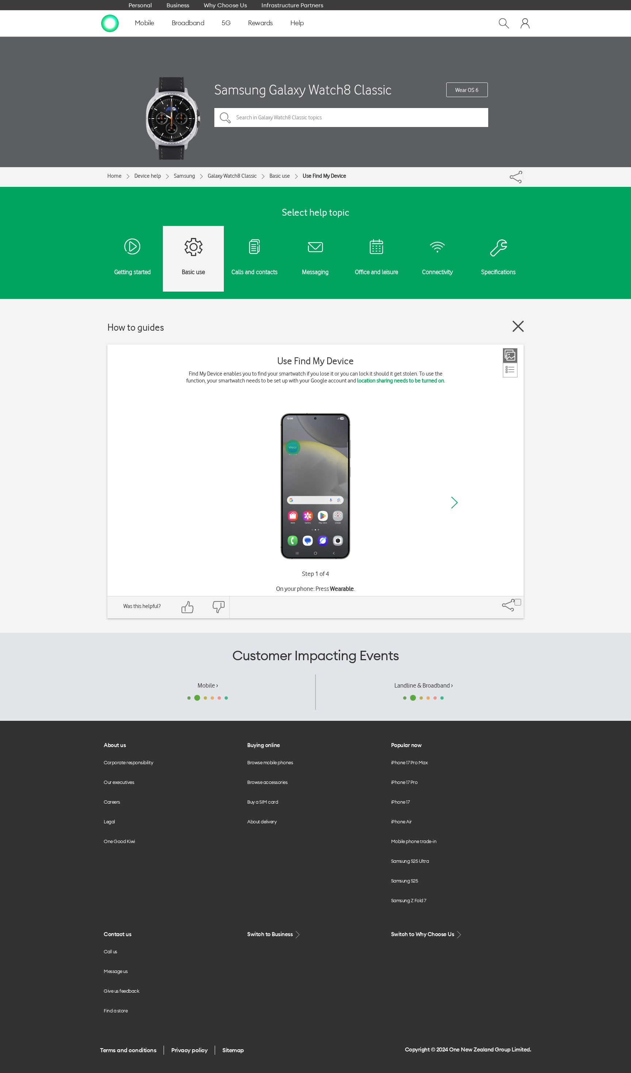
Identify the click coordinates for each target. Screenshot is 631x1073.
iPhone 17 (400, 802)
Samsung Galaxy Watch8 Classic (303, 89)
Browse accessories (267, 782)
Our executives (119, 782)
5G (226, 23)
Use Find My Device (324, 176)
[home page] (109, 23)
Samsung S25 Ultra (410, 861)
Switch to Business (270, 934)
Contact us (117, 934)
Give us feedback (121, 991)
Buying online (263, 745)
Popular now (406, 745)
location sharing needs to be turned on (400, 380)
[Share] (523, 175)
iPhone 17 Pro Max (409, 762)
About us (115, 745)
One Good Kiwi (119, 841)
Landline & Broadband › (423, 685)
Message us (115, 971)
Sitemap (233, 1050)
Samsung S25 (404, 881)
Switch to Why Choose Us (423, 934)
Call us (110, 951)
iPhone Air (401, 821)
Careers (112, 802)
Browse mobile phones (270, 762)
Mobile (144, 23)
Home (114, 176)
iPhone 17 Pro (404, 782)
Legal (109, 821)
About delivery (261, 821)
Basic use (279, 176)
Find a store (115, 1011)
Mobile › (208, 685)
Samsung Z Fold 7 (408, 900)
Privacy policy (189, 1050)
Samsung (184, 176)
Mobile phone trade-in (414, 841)
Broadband (188, 23)
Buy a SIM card (262, 802)
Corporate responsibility (128, 762)
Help (297, 23)
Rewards (260, 23)
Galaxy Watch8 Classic (232, 176)
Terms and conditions (128, 1050)
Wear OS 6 (466, 90)
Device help (147, 176)
